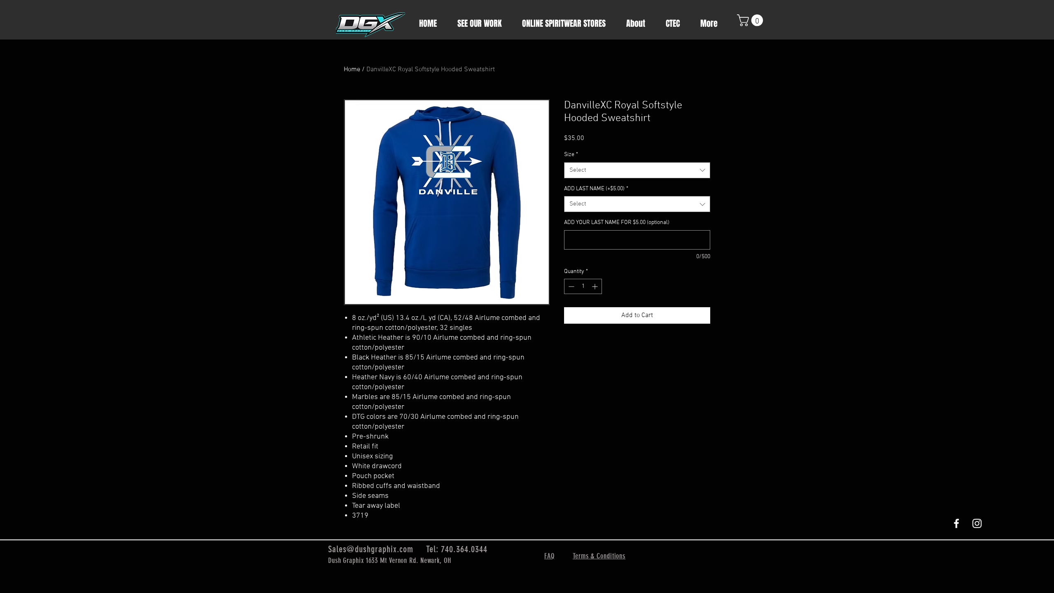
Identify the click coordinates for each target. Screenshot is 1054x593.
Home (352, 69)
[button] (751, 20)
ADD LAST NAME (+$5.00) (596, 188)
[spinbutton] (583, 286)
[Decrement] (570, 286)
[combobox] (637, 170)
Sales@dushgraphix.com (370, 549)
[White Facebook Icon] (956, 523)
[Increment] (595, 286)
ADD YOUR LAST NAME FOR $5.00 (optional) (616, 222)
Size (571, 154)
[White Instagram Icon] (977, 523)
